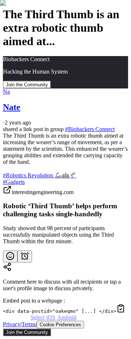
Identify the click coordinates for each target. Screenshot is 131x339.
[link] (65, 215)
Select (37, 317)
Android (66, 317)
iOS (50, 317)
